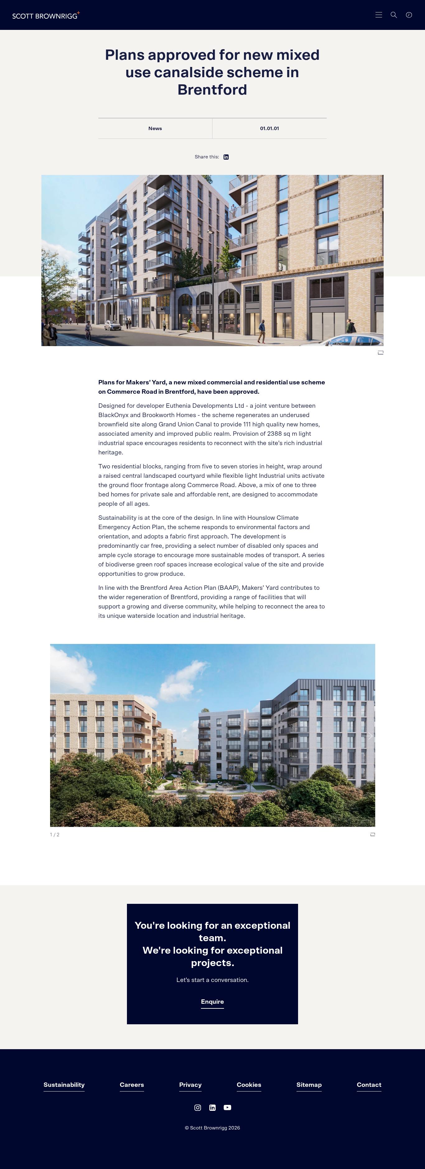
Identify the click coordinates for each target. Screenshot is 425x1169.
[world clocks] (409, 15)
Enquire (212, 1002)
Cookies (249, 1085)
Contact (369, 1085)
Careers (132, 1085)
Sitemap (309, 1085)
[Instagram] (197, 1109)
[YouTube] (227, 1109)
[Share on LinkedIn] (226, 156)
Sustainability (64, 1085)
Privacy (190, 1085)
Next (367, 736)
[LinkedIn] (212, 1109)
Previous (57, 736)
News (155, 128)
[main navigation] (379, 15)
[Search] (394, 15)
